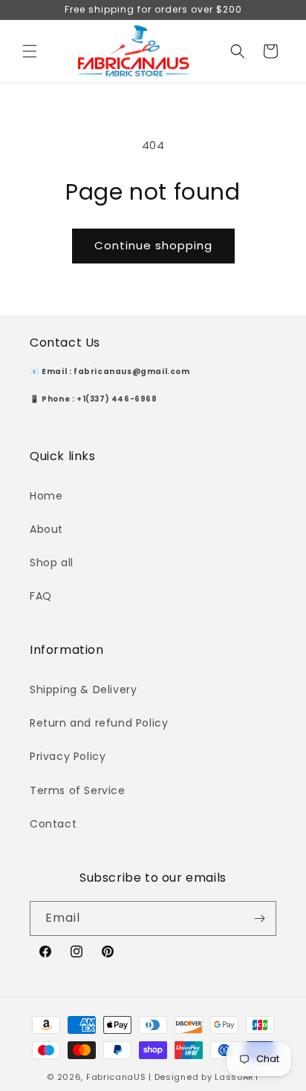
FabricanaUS (116, 1077)
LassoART (237, 1077)
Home (46, 495)
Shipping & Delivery (83, 689)
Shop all (52, 562)
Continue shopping (153, 245)
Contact (53, 823)
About (46, 529)
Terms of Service (78, 790)
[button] (29, 51)
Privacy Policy (67, 756)
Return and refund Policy (99, 722)
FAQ (41, 596)
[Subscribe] (259, 918)
